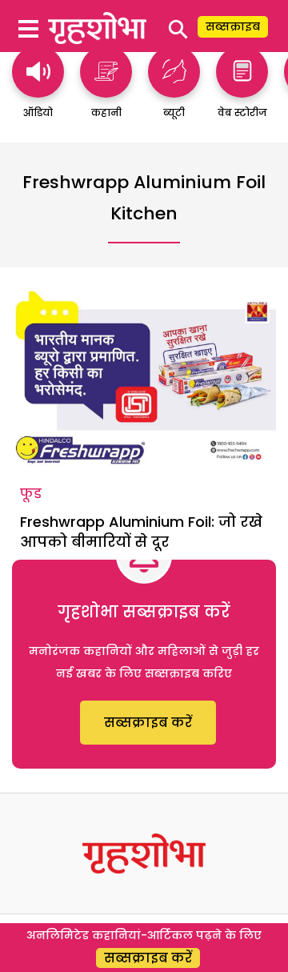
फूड (31, 493)
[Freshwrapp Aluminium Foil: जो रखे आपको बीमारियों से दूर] (144, 379)
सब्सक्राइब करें (148, 722)
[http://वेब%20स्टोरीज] (242, 90)
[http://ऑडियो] (38, 90)
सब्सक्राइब (233, 26)
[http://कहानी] (106, 90)
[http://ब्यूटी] (174, 90)
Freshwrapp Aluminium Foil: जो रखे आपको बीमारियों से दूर (141, 532)
